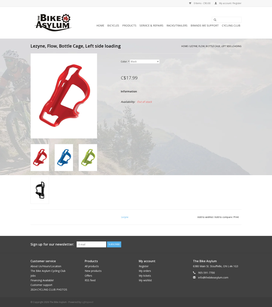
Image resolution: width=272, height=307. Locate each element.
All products (92, 266)
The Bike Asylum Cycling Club (48, 271)
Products (129, 25)
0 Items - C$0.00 (202, 3)
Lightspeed (87, 302)
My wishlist (145, 280)
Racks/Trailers (177, 25)
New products (93, 271)
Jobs (33, 275)
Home (100, 25)
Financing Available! (42, 280)
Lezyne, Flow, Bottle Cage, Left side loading (215, 46)
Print (236, 217)
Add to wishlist (205, 217)
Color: (125, 61)
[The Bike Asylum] (53, 22)
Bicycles (113, 25)
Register (144, 266)
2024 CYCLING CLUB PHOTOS (49, 289)
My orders (145, 271)
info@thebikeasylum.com (213, 277)
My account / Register (230, 3)
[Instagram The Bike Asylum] (238, 244)
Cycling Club (231, 25)
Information (129, 91)
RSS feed (90, 280)
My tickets (145, 275)
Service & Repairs (151, 25)
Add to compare (224, 217)
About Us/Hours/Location (46, 266)
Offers (88, 275)
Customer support (41, 285)
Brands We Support (205, 25)
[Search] (214, 20)
